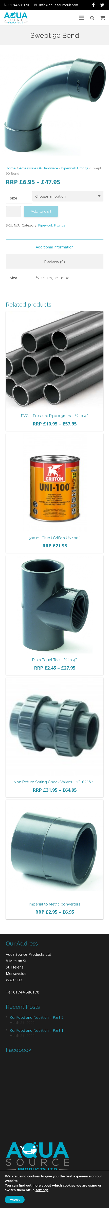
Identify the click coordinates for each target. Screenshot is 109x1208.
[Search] (92, 18)
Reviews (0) (54, 261)
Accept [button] (15, 1200)
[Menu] (81, 17)
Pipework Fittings (74, 168)
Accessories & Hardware (38, 168)
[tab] (54, 247)
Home (11, 168)
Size (13, 197)
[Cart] (102, 18)
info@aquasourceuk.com (58, 5)
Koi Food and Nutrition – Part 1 (37, 1030)
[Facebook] (93, 5)
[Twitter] (102, 5)
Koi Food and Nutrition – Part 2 (37, 1017)
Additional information (55, 246)
